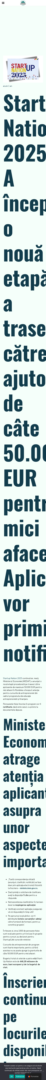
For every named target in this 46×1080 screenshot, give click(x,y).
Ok (12, 1076)
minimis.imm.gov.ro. (28, 888)
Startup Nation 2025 (13, 678)
